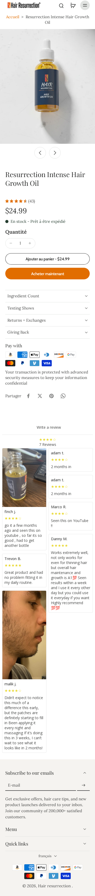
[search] (61, 5)
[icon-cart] (73, 5)
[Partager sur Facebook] (28, 396)
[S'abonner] (83, 785)
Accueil (12, 16)
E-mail (14, 785)
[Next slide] (55, 153)
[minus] (11, 243)
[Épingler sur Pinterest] (51, 396)
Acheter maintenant (47, 273)
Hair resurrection (55, 885)
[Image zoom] (47, 86)
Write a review (49, 427)
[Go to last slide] (40, 153)
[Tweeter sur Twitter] (40, 396)
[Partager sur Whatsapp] (63, 396)
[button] (47, 259)
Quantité (16, 232)
